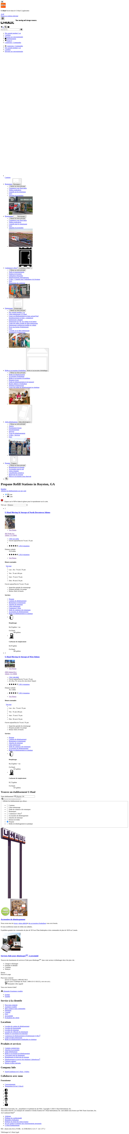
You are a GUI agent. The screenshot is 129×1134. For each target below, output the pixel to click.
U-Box (25, 268)
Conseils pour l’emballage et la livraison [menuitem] (24, 279)
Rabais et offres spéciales (13, 1063)
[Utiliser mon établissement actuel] (15, 796)
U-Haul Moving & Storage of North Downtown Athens (27, 512)
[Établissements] (8, 27)
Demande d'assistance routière (13, 991)
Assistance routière (11, 1007)
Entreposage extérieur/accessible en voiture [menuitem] (22, 325)
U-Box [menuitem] (11, 268)
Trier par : (4, 505)
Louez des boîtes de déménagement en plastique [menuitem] (24, 387)
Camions (11, 805)
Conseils (7, 1012)
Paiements (8, 1010)
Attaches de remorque (16, 604)
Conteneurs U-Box (15, 608)
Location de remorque (12, 1030)
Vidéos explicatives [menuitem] (15, 190)
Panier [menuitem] (9, 41)
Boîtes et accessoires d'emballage (37, 370)
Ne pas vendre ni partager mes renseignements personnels (23, 1123)
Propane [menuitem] (7, 463)
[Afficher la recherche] (5, 27)
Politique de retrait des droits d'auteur (16, 1122)
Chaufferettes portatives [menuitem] (16, 473)
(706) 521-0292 (14, 539)
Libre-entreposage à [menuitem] (18, 314)
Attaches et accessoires (12, 1050)
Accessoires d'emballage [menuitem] (16, 376)
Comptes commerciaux (12, 1048)
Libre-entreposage (14, 606)
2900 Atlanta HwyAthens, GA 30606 (11, 673)
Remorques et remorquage (17, 603)
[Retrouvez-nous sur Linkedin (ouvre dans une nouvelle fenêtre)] (6, 1100)
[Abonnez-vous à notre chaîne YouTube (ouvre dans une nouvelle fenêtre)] (6, 1105)
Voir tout (8, 566)
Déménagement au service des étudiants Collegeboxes (22, 1059)
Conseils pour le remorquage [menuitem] (18, 224)
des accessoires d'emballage (37, 923)
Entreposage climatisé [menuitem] (16, 320)
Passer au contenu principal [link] (9, 16)
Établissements (12, 1125)
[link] (23, 23)
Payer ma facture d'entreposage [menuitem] (19, 327)
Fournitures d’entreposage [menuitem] (17, 332)
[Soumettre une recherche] (21, 29)
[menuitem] (27, 220)
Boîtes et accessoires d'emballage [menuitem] (15, 370)
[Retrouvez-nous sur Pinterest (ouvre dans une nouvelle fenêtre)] (6, 1097)
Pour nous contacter (11, 1005)
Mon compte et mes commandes (15, 1008)
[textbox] (25, 796)
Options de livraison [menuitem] (15, 274)
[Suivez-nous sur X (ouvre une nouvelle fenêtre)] (6, 1103)
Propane (14, 463)
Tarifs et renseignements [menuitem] (16, 272)
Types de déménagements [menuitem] (17, 433)
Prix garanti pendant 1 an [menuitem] (13, 33)
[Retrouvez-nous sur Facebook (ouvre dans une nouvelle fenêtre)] (6, 1091)
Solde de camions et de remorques (20, 610)
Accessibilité (9, 1016)
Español (7, 996)
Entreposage (18, 308)
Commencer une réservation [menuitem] (18, 188)
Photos (12, 530)
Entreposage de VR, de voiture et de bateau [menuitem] (22, 321)
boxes (16, 923)
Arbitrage (8, 1116)
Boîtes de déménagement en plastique (21, 613)
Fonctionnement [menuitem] (14, 430)
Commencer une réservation (18, 220)
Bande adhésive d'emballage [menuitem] (18, 384)
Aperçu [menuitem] (11, 426)
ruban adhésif (22, 923)
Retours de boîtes (14, 820)
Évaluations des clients (12, 1018)
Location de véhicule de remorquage (16, 1032)
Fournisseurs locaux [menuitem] (15, 428)
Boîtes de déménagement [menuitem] (17, 375)
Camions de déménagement (17, 601)
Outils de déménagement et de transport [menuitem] (21, 382)
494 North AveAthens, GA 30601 (11, 534)
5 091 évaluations (24, 684)
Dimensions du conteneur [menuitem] (17, 283)
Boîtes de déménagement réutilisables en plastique (21, 1039)
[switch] (64, 495)
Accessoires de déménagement (18, 612)
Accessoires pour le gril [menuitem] (16, 469)
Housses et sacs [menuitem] (14, 380)
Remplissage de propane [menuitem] (16, 467)
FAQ (6, 1014)
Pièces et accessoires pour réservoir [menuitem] (20, 476)
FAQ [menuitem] (10, 194)
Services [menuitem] (11, 431)
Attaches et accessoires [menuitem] (16, 195)
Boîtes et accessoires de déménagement (17, 1053)
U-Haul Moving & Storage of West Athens (22, 657)
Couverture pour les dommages (15, 1055)
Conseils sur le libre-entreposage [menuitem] (19, 331)
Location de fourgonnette (13, 1028)
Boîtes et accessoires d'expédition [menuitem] (19, 378)
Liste (10, 494)
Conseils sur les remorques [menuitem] (17, 192)
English (7, 995)
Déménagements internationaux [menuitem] (19, 277)
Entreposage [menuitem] (9, 308)
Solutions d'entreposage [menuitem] (16, 385)
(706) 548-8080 (14, 677)
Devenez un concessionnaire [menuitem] (14, 37)
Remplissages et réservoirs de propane (17, 1057)
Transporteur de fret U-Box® (14, 1086)
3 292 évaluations (24, 546)
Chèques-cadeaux (10, 1061)
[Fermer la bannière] (2, 2)
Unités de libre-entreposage (13, 1038)
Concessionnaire (10, 1084)
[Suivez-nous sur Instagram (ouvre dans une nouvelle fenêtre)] (6, 1094)
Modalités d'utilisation (12, 1120)
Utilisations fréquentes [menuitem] (16, 276)
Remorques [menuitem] (8, 184)
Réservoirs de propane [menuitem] (16, 474)
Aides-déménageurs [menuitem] (11, 422)
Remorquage (9, 216)
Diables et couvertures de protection (16, 1033)
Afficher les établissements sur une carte (13, 491)
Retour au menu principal (17, 186)
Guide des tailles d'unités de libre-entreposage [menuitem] (23, 323)
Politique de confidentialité (13, 1118)
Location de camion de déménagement (17, 1026)
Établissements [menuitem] (11, 39)
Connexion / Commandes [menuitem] (13, 42)
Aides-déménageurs (25, 422)
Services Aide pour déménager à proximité (19, 956)
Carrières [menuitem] (8, 35)
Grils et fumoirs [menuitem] (14, 471)
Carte (11, 496)
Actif (2, 14)
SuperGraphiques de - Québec (17, 1071)
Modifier (3, 489)
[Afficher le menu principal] (3, 18)
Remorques (16, 184)
